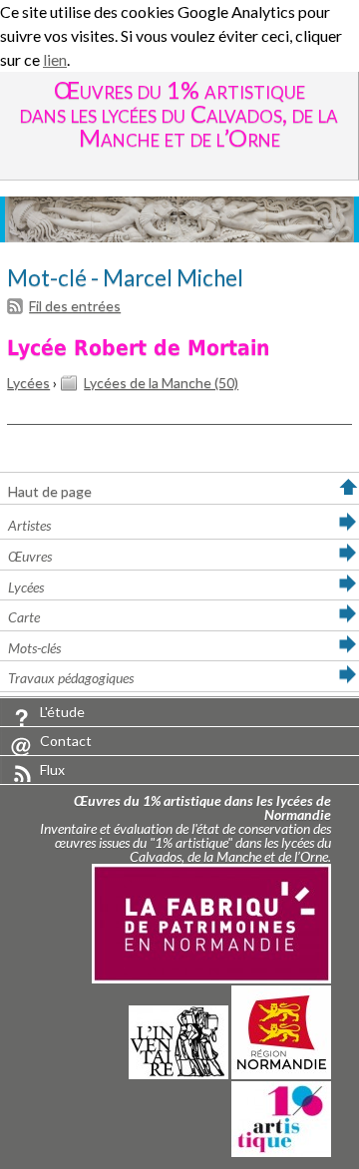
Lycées (28, 382)
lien (55, 59)
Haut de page (50, 491)
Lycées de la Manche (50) (161, 382)
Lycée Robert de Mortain (138, 348)
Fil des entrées (75, 305)
